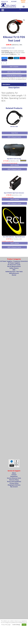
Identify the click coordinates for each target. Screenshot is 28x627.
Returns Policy (14, 480)
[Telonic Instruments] (14, 5)
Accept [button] (24, 624)
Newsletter (14, 476)
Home (2, 12)
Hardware (18, 78)
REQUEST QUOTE (23, 1)
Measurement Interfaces (12, 14)
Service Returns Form (14, 478)
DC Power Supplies (14, 263)
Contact (14, 475)
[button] (24, 20)
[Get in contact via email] (4, 60)
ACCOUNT (14, 1)
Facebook (4, 58)
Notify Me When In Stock (14, 75)
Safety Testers (14, 268)
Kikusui (24, 79)
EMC (14, 270)
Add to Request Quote (14, 72)
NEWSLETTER (4, 1)
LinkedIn (16, 58)
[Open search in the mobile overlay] (23, 9)
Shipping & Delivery (14, 485)
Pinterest (22, 58)
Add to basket (14, 66)
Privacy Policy (14, 483)
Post (10, 58)
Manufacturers (14, 273)
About (14, 473)
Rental (14, 275)
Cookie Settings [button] (16, 624)
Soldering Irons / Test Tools (14, 271)
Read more (14, 133)
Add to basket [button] (14, 165)
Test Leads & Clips (13, 79)
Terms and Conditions (14, 481)
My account (14, 487)
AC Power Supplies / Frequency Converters (14, 261)
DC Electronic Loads (14, 265)
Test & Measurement (9, 12)
